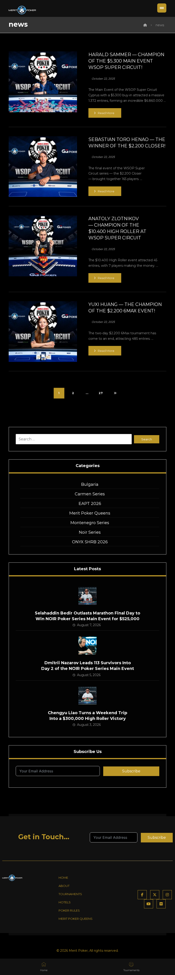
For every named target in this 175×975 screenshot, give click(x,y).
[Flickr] (161, 903)
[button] (161, 8)
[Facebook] (142, 894)
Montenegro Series (89, 522)
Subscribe (131, 771)
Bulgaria (89, 484)
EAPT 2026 (90, 503)
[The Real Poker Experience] (22, 10)
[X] (154, 894)
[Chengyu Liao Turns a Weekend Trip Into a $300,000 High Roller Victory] (87, 695)
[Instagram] (167, 894)
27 (101, 393)
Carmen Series (90, 494)
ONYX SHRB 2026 (90, 541)
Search (146, 439)
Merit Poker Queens (89, 513)
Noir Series (90, 532)
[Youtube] (148, 903)
